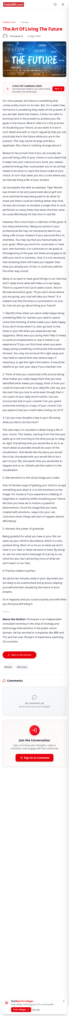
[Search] (55, 4)
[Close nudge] (63, 1001)
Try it (56, 88)
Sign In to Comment (37, 757)
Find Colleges (19, 1009)
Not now (36, 1009)
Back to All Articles (21, 654)
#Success (22, 666)
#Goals (8, 666)
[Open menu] (63, 4)
